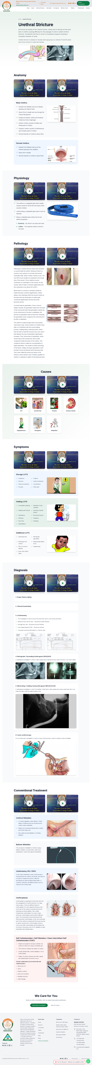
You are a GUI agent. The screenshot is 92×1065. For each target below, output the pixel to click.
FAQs (39, 1035)
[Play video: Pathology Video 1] (29, 256)
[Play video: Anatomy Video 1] (29, 88)
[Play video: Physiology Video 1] (29, 191)
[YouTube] (68, 3)
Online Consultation (43, 1040)
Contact (88, 8)
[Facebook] (70, 3)
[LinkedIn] (73, 3)
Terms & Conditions (85, 1058)
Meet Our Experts (55, 1005)
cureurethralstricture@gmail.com (83, 1048)
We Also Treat (64, 8)
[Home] (6, 8)
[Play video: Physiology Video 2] (62, 191)
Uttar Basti (49, 8)
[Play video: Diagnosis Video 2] (62, 583)
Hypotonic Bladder (60, 1032)
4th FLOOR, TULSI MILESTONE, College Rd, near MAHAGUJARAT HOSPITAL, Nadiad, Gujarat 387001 (82, 1032)
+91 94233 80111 (80, 1040)
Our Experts (56, 8)
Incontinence (59, 1037)
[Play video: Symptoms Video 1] (29, 460)
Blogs (39, 1038)
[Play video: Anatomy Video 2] (62, 88)
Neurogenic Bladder (61, 1034)
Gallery (39, 1030)
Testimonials (81, 8)
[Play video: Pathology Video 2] (62, 256)
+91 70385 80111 (80, 1038)
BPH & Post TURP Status (62, 1022)
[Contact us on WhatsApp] (88, 1061)
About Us (40, 1025)
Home (28, 8)
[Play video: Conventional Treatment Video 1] (29, 803)
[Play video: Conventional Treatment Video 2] (62, 803)
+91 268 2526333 (80, 1044)
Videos (72, 8)
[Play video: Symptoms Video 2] (62, 460)
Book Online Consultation (38, 1005)
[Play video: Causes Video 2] (62, 385)
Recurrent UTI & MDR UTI (62, 1029)
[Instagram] (72, 3)
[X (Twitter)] (75, 3)
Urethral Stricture (40, 8)
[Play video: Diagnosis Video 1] (29, 583)
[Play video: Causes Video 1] (29, 385)
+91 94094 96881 (80, 1042)
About (32, 8)
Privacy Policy (75, 1058)
